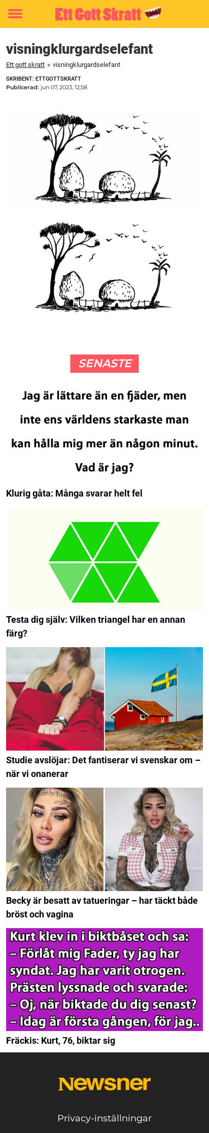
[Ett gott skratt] (104, 14)
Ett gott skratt (25, 64)
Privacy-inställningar (104, 1118)
